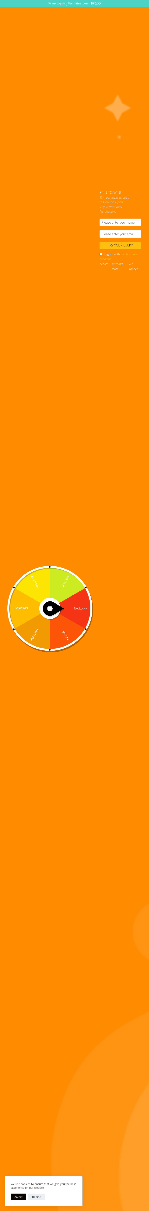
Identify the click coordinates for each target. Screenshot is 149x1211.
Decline (36, 1197)
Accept (19, 1197)
